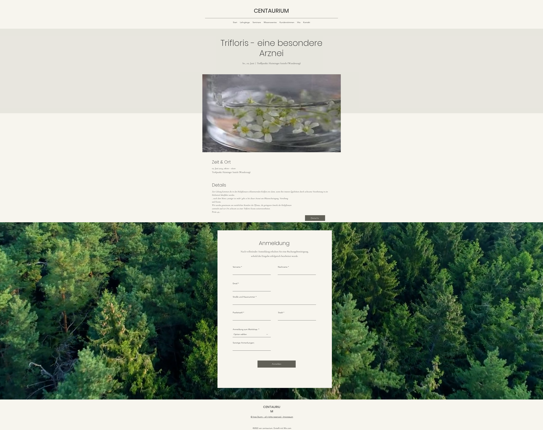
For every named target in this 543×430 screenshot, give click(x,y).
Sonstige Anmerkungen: (244, 343)
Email (235, 283)
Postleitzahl (238, 312)
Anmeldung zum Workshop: (245, 329)
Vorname (237, 267)
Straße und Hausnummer (244, 297)
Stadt (280, 312)
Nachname (282, 267)
